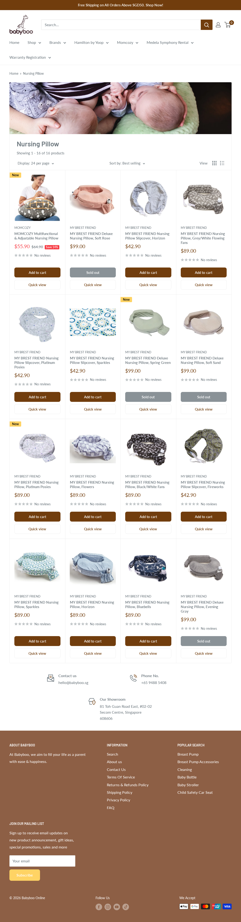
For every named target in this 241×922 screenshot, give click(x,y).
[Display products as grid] (214, 163)
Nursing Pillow (33, 73)
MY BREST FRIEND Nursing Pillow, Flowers (92, 484)
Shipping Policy (119, 792)
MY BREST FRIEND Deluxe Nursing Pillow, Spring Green (148, 360)
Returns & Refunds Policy (128, 784)
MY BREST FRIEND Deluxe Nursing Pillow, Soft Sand (202, 360)
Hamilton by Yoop (89, 42)
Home (14, 42)
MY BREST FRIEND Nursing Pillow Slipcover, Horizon (147, 235)
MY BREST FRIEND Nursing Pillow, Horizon (92, 604)
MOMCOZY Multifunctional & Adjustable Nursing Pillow (36, 235)
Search (112, 754)
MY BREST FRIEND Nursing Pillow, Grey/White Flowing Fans (203, 238)
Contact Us (116, 769)
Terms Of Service (121, 777)
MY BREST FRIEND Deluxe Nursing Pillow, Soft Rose (91, 235)
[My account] (218, 24)
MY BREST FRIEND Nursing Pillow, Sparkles (36, 604)
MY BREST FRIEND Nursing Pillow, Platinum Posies (36, 484)
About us (114, 761)
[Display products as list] (222, 163)
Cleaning (184, 769)
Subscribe (24, 875)
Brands (55, 42)
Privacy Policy (118, 800)
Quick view (37, 285)
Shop (32, 42)
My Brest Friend (83, 228)
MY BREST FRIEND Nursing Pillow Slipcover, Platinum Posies (36, 362)
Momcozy (125, 42)
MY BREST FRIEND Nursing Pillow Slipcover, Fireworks (203, 484)
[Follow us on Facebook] (99, 907)
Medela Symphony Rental (168, 42)
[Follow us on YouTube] (116, 907)
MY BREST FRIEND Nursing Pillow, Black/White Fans (147, 484)
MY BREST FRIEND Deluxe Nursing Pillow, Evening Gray (202, 606)
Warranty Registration (27, 57)
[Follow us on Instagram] (107, 907)
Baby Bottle (187, 777)
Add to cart (37, 272)
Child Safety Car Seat (195, 792)
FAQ (110, 807)
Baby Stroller (188, 784)
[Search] (207, 25)
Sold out (92, 272)
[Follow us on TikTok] (125, 907)
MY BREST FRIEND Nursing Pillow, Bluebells (147, 604)
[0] (228, 25)
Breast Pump (188, 754)
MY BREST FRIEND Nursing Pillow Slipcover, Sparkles (92, 360)
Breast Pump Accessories (198, 761)
